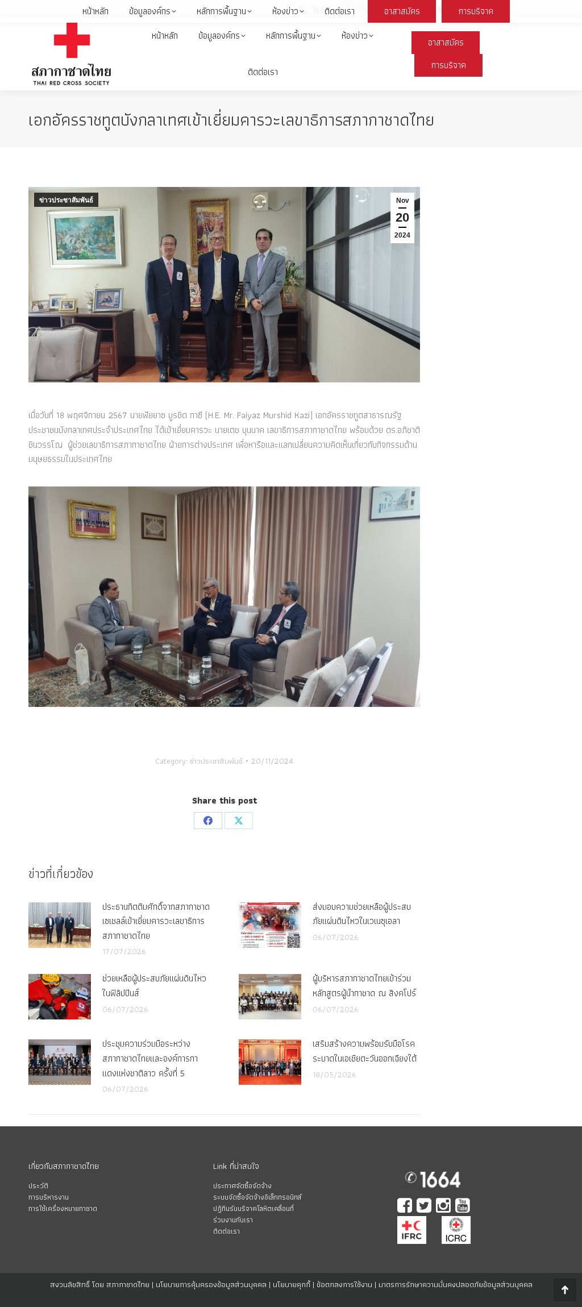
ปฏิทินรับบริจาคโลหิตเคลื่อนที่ (253, 1208)
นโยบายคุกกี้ (291, 1284)
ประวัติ (38, 1186)
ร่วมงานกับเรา (233, 1220)
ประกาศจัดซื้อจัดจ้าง (242, 1186)
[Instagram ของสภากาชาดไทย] (444, 1207)
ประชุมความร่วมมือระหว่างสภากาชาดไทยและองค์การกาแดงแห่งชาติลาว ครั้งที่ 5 (150, 1058)
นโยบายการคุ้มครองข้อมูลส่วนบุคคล (211, 1284)
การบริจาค (448, 65)
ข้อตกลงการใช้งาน (344, 1284)
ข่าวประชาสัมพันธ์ (66, 200)
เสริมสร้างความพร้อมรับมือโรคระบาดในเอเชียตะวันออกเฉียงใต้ (365, 1051)
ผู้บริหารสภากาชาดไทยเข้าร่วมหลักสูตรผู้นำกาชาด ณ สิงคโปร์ (364, 985)
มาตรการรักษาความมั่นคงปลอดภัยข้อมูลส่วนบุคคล (456, 1284)
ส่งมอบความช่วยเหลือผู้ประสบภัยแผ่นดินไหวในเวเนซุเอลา (362, 914)
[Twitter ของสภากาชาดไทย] (425, 1207)
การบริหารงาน (48, 1197)
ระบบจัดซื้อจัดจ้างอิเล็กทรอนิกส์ (257, 1197)
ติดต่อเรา (226, 1231)
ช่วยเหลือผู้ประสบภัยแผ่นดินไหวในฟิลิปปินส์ (154, 985)
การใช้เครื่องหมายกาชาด (62, 1208)
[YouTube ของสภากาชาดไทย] (463, 1207)
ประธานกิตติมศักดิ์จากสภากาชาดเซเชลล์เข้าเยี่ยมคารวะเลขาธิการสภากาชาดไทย (156, 921)
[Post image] (59, 925)
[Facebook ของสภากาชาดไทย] (405, 1207)
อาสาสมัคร (446, 42)
